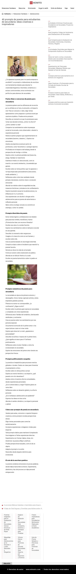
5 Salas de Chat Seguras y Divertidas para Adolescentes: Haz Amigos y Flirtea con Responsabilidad (23, 508)
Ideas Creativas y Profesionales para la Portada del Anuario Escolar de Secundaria (60, 85)
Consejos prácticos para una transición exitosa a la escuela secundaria (60, 103)
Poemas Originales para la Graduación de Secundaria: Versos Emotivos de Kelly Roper (7, 523)
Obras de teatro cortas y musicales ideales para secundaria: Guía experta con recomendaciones (60, 59)
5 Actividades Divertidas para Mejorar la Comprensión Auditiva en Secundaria (61, 50)
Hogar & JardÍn (43, 8)
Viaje (66, 8)
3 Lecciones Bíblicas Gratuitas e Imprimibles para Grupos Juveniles (23, 505)
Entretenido (32, 8)
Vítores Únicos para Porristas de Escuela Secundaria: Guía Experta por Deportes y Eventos (21, 547)
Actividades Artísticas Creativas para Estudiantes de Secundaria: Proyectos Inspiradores (60, 25)
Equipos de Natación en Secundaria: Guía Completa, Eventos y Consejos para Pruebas (21, 524)
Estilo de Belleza (56, 8)
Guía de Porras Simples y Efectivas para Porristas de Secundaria (35, 543)
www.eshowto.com (33, 569)
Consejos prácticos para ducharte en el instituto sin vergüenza (61, 77)
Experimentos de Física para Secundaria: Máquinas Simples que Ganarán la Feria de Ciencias (59, 68)
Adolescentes (34, 14)
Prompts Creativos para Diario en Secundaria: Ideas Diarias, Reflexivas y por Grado (60, 94)
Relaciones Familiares (9, 8)
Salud (72, 8)
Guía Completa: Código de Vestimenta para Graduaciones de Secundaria (60, 33)
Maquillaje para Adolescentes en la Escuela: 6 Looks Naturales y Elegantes (8, 544)
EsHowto (7, 14)
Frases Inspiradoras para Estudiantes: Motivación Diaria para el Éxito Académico (36, 521)
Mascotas (22, 8)
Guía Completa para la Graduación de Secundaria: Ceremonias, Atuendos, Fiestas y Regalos (60, 42)
